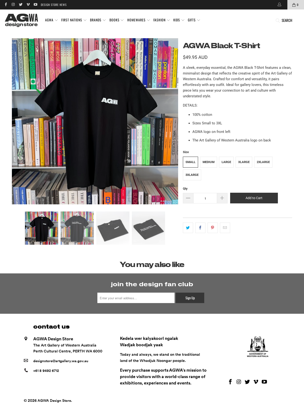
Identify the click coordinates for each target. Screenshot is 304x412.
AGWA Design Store (54, 400)
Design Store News (54, 5)
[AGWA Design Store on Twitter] (21, 5)
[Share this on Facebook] (200, 228)
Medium (208, 162)
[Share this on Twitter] (188, 228)
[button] (51, 20)
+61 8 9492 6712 (46, 371)
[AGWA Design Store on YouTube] (35, 5)
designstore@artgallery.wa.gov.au (60, 361)
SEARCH (287, 20)
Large (226, 162)
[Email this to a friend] (225, 228)
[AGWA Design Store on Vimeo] (28, 5)
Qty (185, 188)
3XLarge (192, 175)
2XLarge (263, 162)
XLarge (244, 162)
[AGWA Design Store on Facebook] (6, 5)
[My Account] (279, 5)
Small (190, 162)
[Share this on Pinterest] (213, 228)
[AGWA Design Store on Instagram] (13, 5)
